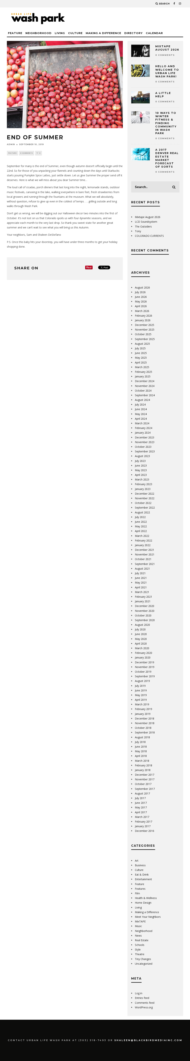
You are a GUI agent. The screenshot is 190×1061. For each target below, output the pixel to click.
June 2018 (141, 746)
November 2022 (144, 498)
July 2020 (140, 629)
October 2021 (143, 559)
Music (138, 926)
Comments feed (144, 1002)
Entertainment (143, 879)
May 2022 (141, 526)
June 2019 (141, 690)
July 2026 (140, 292)
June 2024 (141, 409)
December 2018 (144, 718)
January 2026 (142, 320)
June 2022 (141, 521)
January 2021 (142, 601)
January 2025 (142, 376)
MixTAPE (140, 921)
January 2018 (142, 770)
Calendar (154, 33)
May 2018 (141, 751)
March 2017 (142, 817)
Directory (133, 33)
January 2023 (142, 489)
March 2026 (142, 311)
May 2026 (141, 301)
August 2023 (142, 456)
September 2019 (145, 676)
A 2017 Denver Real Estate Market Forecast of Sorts (167, 158)
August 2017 (142, 793)
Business (140, 865)
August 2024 (142, 400)
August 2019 (142, 681)
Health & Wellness (146, 898)
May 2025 (141, 357)
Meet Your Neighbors (148, 917)
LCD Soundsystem (146, 221)
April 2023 (141, 475)
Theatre (139, 954)
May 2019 (141, 695)
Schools (139, 945)
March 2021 (142, 592)
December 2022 (144, 493)
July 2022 (140, 517)
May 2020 (141, 639)
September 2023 (145, 451)
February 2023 (143, 484)
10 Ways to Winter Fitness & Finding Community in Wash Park (166, 123)
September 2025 (145, 339)
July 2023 (140, 461)
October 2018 (143, 728)
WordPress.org (144, 1007)
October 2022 (143, 503)
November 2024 (144, 386)
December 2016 (144, 831)
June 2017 (141, 802)
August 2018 (142, 737)
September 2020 (145, 620)
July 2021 (140, 573)
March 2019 (142, 704)
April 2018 (141, 756)
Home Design (143, 902)
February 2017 (143, 821)
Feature (15, 33)
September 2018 (145, 732)
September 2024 (145, 395)
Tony (138, 231)
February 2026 (143, 315)
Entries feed (142, 998)
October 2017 (143, 784)
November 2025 (144, 329)
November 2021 (144, 554)
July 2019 (140, 685)
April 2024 (141, 418)
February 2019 (143, 709)
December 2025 (144, 325)
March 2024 (142, 423)
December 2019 (144, 662)
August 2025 (142, 343)
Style (138, 949)
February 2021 (143, 596)
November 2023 (144, 442)
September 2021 (145, 564)
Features (140, 888)
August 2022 (142, 512)
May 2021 (141, 582)
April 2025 (141, 362)
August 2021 (142, 568)
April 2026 (141, 306)
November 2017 (144, 779)
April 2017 (141, 812)
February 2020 (143, 653)
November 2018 (144, 723)
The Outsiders (143, 226)
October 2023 (143, 446)
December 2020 (144, 606)
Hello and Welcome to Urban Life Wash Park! (167, 71)
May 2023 (141, 470)
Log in (138, 993)
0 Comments (26, 153)
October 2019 (143, 671)
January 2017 (142, 826)
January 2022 (142, 545)
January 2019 (142, 714)
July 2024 (140, 404)
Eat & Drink (142, 874)
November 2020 (144, 611)
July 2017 (140, 798)
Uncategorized (143, 963)
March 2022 (142, 536)
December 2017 (144, 774)
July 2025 (140, 348)
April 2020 (141, 643)
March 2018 (142, 760)
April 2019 (141, 699)
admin (11, 144)
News (138, 935)
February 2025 (143, 372)
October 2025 (143, 334)
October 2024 (143, 390)
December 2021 (144, 550)
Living (60, 33)
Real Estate (141, 940)
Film (137, 893)
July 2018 (140, 742)
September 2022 (145, 507)
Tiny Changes (143, 959)
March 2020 (142, 648)
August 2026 (142, 287)
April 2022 (141, 531)
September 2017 (145, 789)
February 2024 (143, 428)
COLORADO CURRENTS (149, 236)
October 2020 (143, 615)
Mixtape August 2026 (167, 48)
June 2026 (141, 297)
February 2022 (143, 540)
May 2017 (141, 807)
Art (136, 860)
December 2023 (144, 437)
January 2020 (142, 657)
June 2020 (141, 634)
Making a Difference (103, 33)
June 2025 (141, 353)
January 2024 (142, 432)
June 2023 (141, 465)
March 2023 (142, 479)
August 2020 (142, 624)
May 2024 (141, 414)
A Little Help (163, 94)
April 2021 (141, 587)
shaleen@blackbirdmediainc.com (148, 1040)
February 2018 (143, 765)
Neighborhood (38, 33)
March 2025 (142, 367)
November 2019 (144, 667)
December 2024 (144, 381)
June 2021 (141, 578)
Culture (75, 33)
